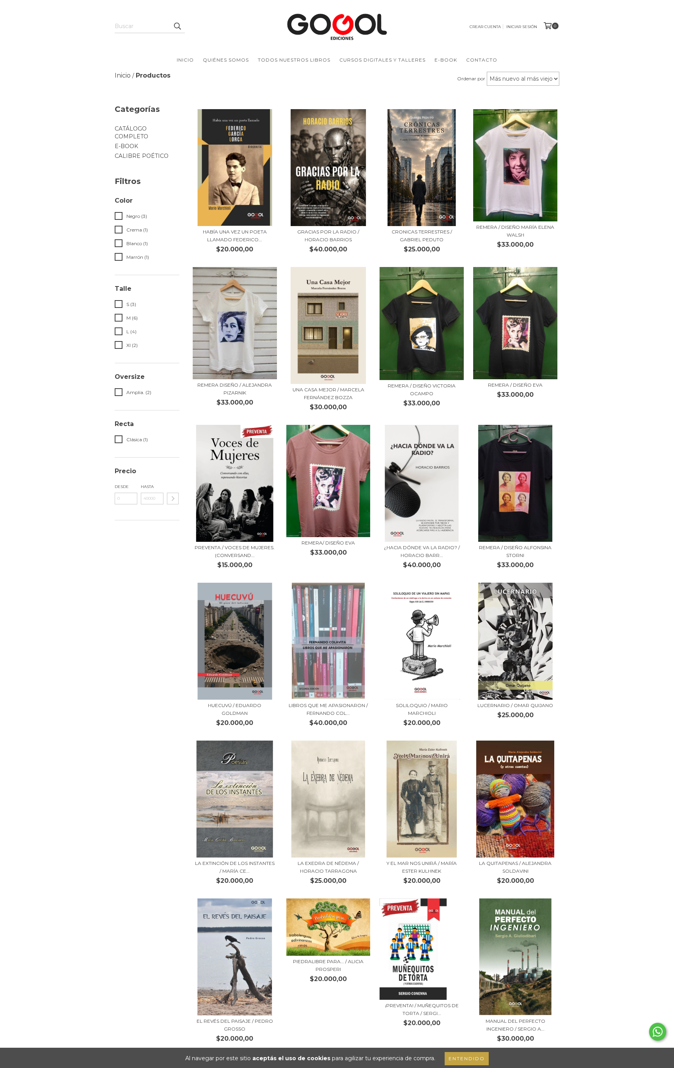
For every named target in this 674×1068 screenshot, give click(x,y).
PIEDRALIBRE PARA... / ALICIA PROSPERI (328, 965)
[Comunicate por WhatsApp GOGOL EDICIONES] (657, 1032)
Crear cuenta (485, 26)
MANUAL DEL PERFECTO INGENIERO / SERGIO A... (515, 1025)
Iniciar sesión (521, 26)
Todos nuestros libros (294, 60)
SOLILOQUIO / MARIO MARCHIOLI (422, 709)
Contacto (481, 60)
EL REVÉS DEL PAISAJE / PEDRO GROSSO (235, 1025)
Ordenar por (471, 78)
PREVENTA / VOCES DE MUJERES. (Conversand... (235, 551)
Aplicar (173, 498)
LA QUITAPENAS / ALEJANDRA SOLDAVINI (515, 867)
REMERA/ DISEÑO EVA (328, 543)
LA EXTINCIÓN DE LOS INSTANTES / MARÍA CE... (235, 867)
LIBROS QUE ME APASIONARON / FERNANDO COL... (328, 709)
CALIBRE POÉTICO (141, 155)
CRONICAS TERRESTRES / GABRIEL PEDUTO (422, 235)
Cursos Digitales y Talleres (382, 60)
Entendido (467, 1058)
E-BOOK (126, 146)
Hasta (147, 486)
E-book (446, 60)
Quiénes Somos (226, 60)
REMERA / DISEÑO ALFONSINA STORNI (515, 551)
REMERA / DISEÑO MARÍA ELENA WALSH (515, 231)
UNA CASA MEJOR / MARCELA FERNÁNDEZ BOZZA (328, 393)
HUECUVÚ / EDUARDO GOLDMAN (234, 709)
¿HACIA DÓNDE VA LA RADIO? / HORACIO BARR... (422, 551)
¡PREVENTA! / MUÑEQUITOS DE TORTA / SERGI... (422, 1009)
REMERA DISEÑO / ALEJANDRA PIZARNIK (234, 389)
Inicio (185, 60)
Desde (122, 486)
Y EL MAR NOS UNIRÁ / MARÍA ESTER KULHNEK (422, 867)
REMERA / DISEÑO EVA (515, 385)
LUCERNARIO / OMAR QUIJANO (515, 705)
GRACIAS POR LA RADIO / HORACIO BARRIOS (328, 235)
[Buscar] (177, 26)
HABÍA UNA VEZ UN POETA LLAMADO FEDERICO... (235, 235)
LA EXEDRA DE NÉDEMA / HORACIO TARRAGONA (328, 867)
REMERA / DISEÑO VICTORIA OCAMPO (422, 389)
